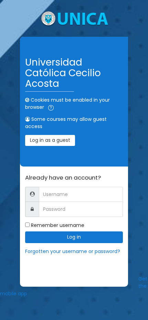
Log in (74, 236)
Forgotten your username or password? (72, 251)
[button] (50, 107)
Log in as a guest (50, 140)
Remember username (57, 225)
